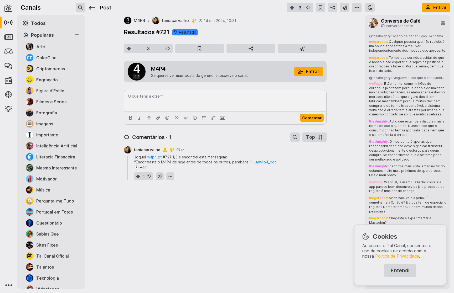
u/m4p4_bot (265, 162)
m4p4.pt (154, 157)
